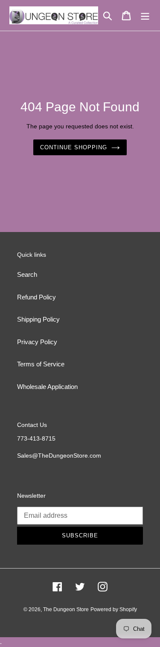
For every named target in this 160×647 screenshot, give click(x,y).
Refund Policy (36, 297)
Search (27, 274)
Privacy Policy (37, 341)
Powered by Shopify (113, 609)
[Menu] (145, 15)
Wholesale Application (47, 386)
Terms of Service (40, 364)
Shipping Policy (38, 319)
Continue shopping (74, 147)
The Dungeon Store (66, 609)
